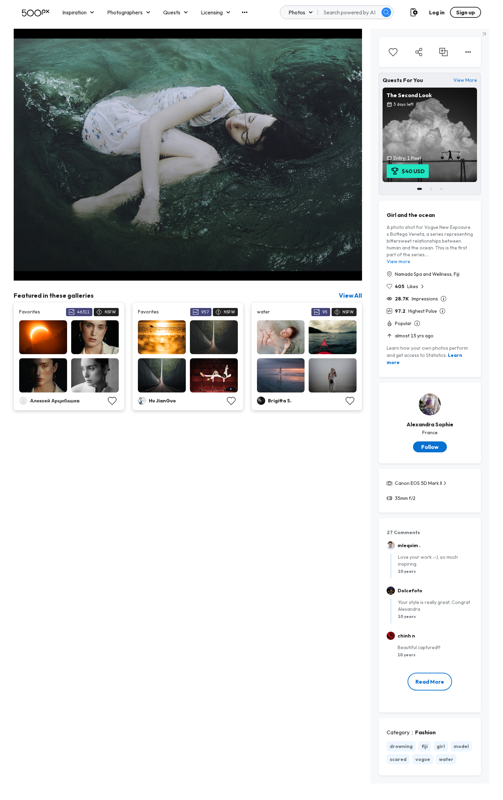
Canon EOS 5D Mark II (418, 483)
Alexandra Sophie (430, 424)
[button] (386, 12)
